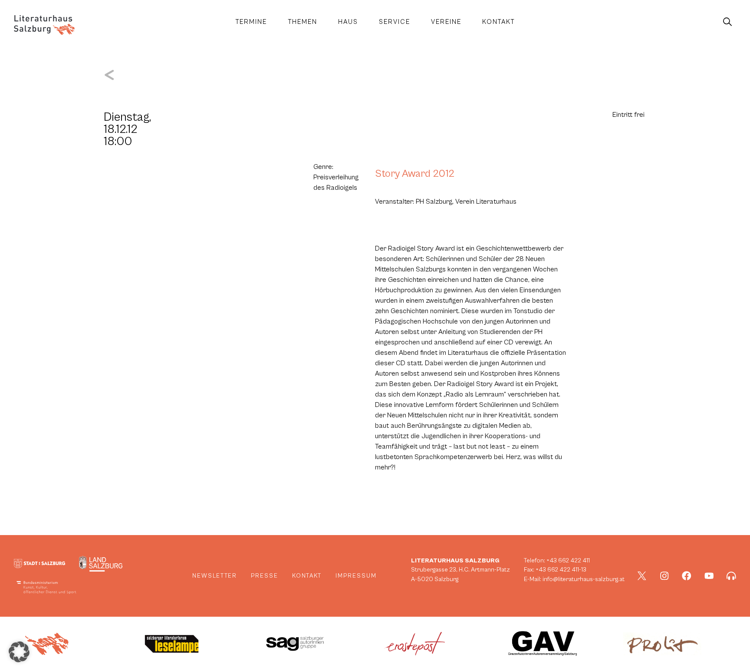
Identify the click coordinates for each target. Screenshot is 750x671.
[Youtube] (709, 576)
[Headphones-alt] (731, 576)
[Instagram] (664, 576)
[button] (19, 652)
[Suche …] (727, 22)
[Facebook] (686, 576)
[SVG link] (44, 25)
